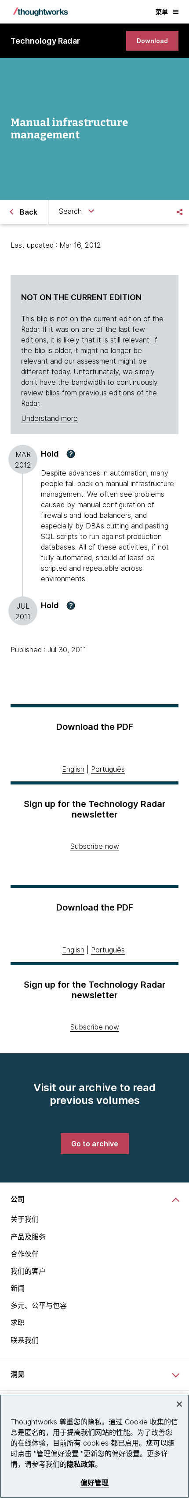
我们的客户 (28, 1271)
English (73, 769)
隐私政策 (81, 1464)
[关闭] (179, 1404)
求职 (18, 1322)
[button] (70, 454)
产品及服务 (28, 1236)
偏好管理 (94, 1483)
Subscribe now (94, 846)
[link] (152, 41)
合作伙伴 (25, 1253)
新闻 (18, 1288)
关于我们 (25, 1219)
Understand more (49, 418)
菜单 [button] (162, 11)
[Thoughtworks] (40, 11)
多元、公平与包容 (39, 1305)
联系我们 (25, 1340)
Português (108, 769)
